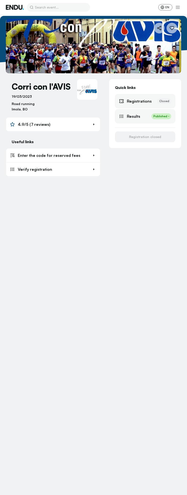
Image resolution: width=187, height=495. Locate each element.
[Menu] (177, 7)
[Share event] (159, 28)
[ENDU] (15, 7)
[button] (53, 124)
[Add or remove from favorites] (172, 28)
